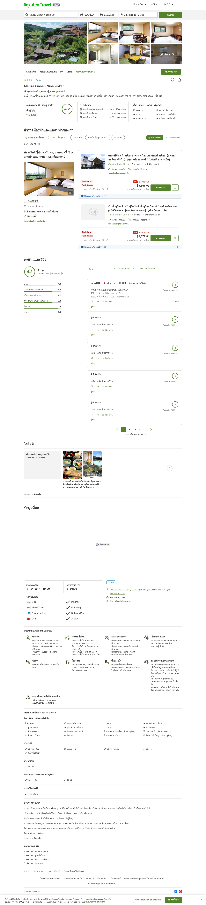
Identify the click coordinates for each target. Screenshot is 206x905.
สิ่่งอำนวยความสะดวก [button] (85, 72)
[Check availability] (175, 187)
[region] (103, 900)
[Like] (173, 80)
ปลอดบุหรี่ (118, 137)
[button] (37, 5)
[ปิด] (201, 900)
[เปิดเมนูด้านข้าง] (180, 5)
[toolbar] (98, 15)
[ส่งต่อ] (179, 80)
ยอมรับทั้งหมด (173, 900)
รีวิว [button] (61, 72)
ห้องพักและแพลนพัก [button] (48, 72)
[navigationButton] (117, 429)
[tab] (154, 137)
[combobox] (51, 15)
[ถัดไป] (169, 468)
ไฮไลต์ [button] (69, 72)
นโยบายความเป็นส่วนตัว (95, 902)
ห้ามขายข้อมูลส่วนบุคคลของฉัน (102, 884)
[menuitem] (140, 4)
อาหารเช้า (77, 137)
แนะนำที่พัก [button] (31, 72)
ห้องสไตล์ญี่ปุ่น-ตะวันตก (98, 137)
